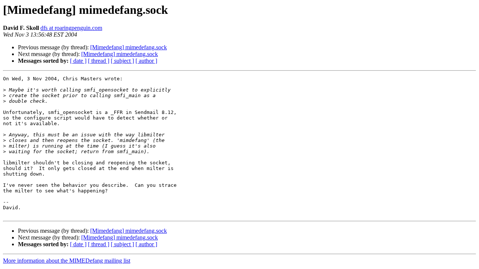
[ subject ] (122, 61)
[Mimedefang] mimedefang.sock (128, 47)
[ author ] (146, 61)
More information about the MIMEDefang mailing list (66, 260)
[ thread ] (98, 61)
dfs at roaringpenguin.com (71, 28)
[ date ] (78, 61)
